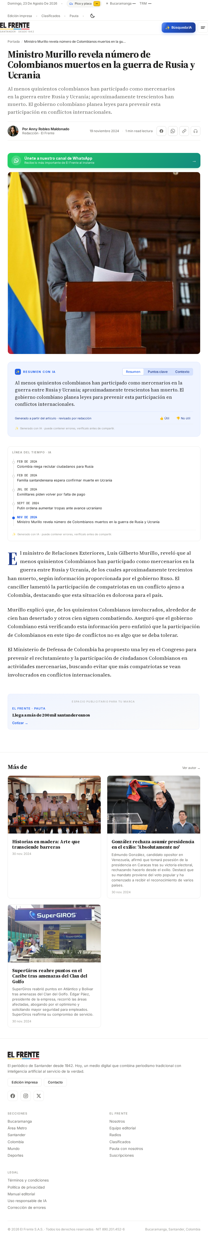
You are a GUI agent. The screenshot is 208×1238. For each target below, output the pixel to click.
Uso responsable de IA (27, 1201)
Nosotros (117, 1121)
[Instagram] (26, 1096)
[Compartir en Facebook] (161, 131)
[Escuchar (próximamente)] (195, 131)
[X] (39, 1096)
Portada (14, 42)
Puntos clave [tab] (158, 372)
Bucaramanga (20, 1121)
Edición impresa (20, 16)
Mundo (14, 1148)
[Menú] (203, 27)
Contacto (55, 1082)
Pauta (74, 16)
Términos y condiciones (28, 1180)
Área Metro (17, 1128)
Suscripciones (121, 1155)
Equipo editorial (122, 1128)
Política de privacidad (26, 1187)
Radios (115, 1135)
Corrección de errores (27, 1207)
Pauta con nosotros (126, 1148)
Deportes (15, 1155)
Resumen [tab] (133, 372)
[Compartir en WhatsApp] (173, 131)
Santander (16, 1135)
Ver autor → (191, 768)
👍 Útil (164, 418)
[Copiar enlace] (184, 131)
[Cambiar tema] (92, 16)
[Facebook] (13, 1096)
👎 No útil (183, 418)
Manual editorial (21, 1194)
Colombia (16, 1142)
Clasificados (50, 16)
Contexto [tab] (182, 372)
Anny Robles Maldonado (49, 129)
